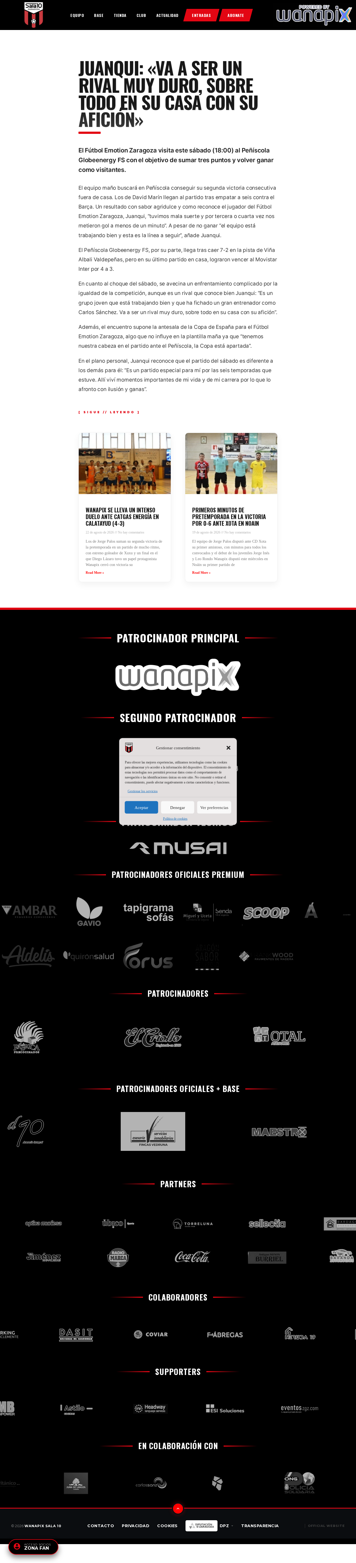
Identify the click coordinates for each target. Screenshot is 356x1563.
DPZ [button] (224, 1525)
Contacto (100, 1525)
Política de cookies (175, 819)
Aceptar (141, 807)
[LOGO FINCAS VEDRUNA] (127, 1131)
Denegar (177, 807)
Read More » (95, 573)
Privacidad (135, 1525)
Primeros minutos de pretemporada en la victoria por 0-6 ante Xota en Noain (229, 517)
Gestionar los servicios (143, 791)
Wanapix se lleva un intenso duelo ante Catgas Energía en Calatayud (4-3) (122, 517)
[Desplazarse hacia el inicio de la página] (178, 1508)
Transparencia (260, 1525)
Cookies (167, 1525)
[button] (228, 748)
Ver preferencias (214, 807)
